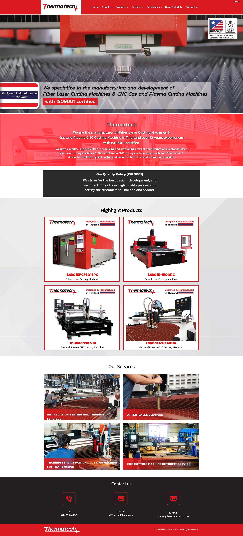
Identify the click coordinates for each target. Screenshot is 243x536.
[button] (18, 64)
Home (95, 7)
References (153, 7)
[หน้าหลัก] (62, 530)
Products (121, 7)
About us (107, 7)
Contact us (192, 7)
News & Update (174, 7)
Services (137, 7)
